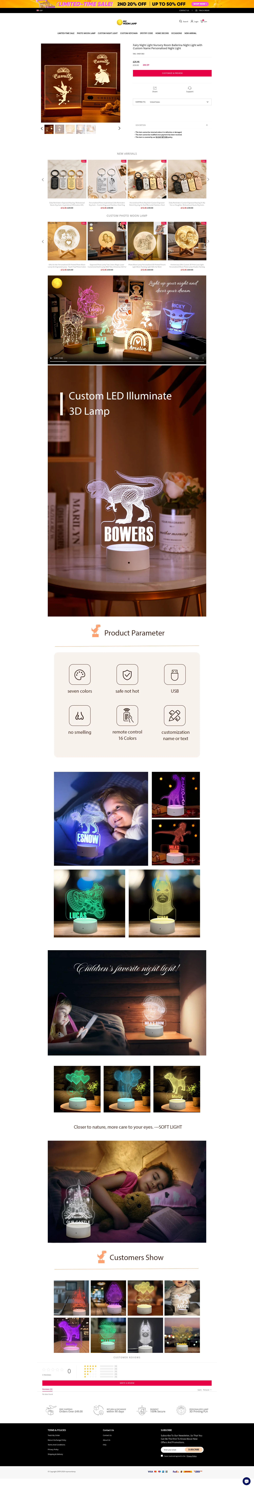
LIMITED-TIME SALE (66, 33)
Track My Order (54, 1435)
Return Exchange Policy (57, 1440)
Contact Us (107, 1435)
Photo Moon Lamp (86, 33)
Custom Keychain (129, 33)
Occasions (176, 33)
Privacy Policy (53, 1449)
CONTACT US (184, 10)
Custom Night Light (108, 33)
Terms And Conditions (56, 1444)
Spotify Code (146, 33)
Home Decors (162, 33)
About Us (106, 1440)
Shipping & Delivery (55, 1454)
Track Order (204, 10)
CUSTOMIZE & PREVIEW (172, 73)
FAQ (104, 1444)
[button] (47, 83)
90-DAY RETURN (162, 137)
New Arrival (190, 33)
